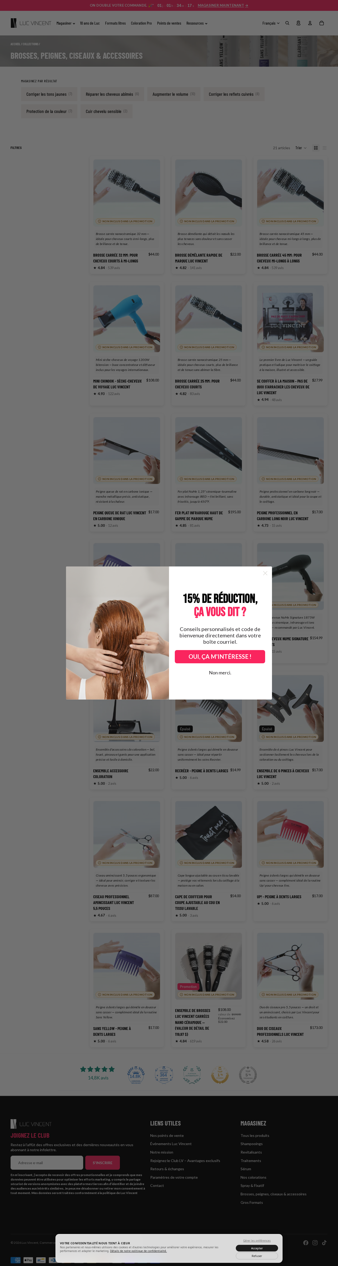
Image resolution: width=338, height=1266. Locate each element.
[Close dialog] (265, 573)
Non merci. (220, 672)
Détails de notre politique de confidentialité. (138, 1251)
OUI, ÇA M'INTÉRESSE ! (220, 656)
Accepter (257, 1248)
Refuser (257, 1256)
